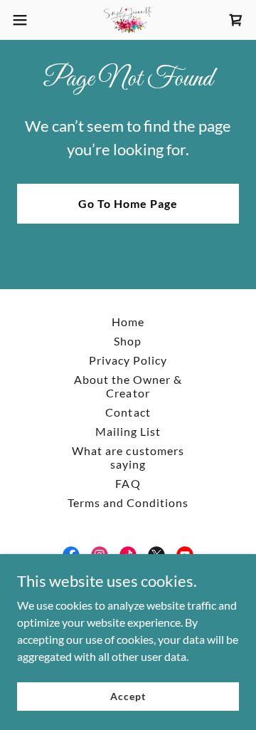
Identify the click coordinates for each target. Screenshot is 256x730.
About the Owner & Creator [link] (128, 386)
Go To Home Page (128, 203)
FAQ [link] (127, 483)
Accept (127, 696)
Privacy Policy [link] (128, 360)
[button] (24, 20)
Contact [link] (127, 412)
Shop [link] (128, 341)
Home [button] (128, 321)
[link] (128, 19)
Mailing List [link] (128, 431)
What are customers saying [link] (127, 457)
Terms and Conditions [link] (128, 502)
